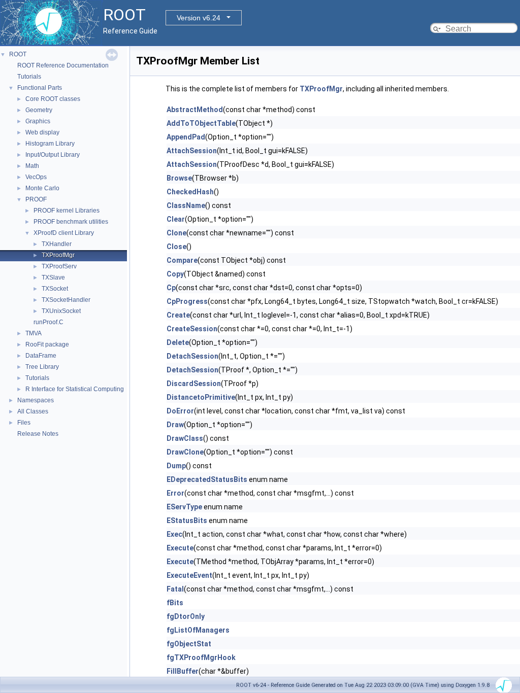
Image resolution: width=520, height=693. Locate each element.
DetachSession (192, 356)
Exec (174, 534)
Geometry (38, 110)
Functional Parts (39, 87)
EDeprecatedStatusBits (207, 479)
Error (175, 493)
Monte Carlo (42, 188)
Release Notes (37, 433)
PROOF (36, 199)
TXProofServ (59, 266)
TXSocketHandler (66, 299)
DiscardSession (194, 383)
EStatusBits (187, 520)
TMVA (33, 333)
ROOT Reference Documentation (63, 65)
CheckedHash (190, 192)
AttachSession (192, 151)
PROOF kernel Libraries (67, 210)
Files (23, 422)
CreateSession (192, 329)
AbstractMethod (195, 110)
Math (32, 165)
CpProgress (187, 301)
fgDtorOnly (186, 616)
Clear (176, 219)
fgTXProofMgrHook (201, 657)
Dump (176, 466)
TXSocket (55, 288)
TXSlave (53, 277)
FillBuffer (183, 671)
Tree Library (42, 366)
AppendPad (186, 137)
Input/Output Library (52, 154)
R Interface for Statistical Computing (74, 389)
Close (176, 246)
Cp (171, 288)
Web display (42, 132)
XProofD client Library (64, 232)
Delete (178, 342)
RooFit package (47, 344)
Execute (180, 548)
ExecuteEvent (189, 575)
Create (178, 315)
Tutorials (29, 76)
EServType (184, 507)
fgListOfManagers (198, 630)
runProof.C (48, 322)
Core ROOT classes (52, 98)
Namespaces (35, 400)
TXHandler (57, 244)
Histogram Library (50, 143)
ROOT (17, 54)
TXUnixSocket (61, 311)
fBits (175, 603)
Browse (179, 178)
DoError (180, 411)
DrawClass (185, 438)
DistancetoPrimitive (201, 397)
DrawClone (185, 452)
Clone (176, 233)
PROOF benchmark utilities (71, 221)
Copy (175, 274)
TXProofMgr (58, 255)
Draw (175, 425)
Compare (182, 260)
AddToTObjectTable (201, 123)
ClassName (186, 205)
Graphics (37, 121)
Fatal (175, 589)
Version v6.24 (198, 18)
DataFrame (40, 355)
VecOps (36, 177)
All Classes (32, 411)
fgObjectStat (189, 644)
